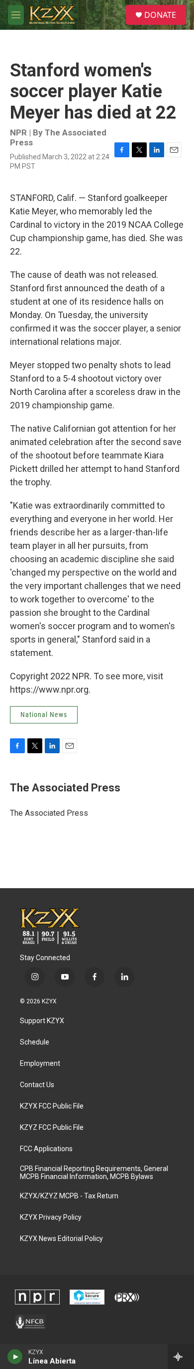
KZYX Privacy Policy (51, 1217)
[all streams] (181, 1356)
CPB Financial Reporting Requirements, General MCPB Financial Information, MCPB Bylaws (94, 1172)
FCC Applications (46, 1149)
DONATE (160, 14)
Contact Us (37, 1085)
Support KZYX (42, 1021)
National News (43, 714)
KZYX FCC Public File (52, 1106)
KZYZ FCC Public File (52, 1127)
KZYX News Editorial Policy (61, 1238)
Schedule (34, 1042)
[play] (15, 1357)
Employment (40, 1063)
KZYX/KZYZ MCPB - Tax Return (69, 1196)
